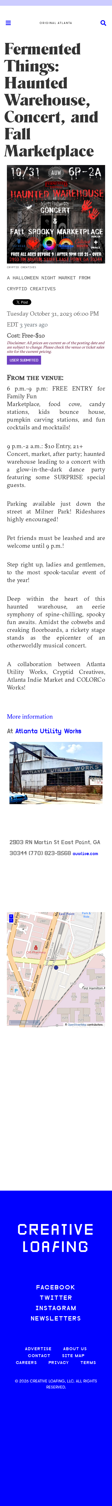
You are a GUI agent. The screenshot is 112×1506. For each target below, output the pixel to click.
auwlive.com (85, 854)
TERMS (88, 1363)
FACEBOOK (56, 1288)
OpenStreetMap (77, 1025)
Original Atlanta (56, 23)
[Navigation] (6, 23)
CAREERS (26, 1363)
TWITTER (56, 1298)
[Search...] (103, 23)
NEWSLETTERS (56, 1319)
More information (30, 716)
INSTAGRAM (56, 1308)
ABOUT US (75, 1349)
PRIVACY (59, 1363)
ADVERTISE (38, 1349)
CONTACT (39, 1356)
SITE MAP (73, 1356)
